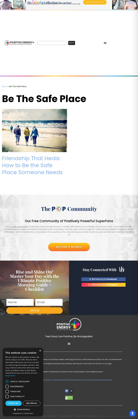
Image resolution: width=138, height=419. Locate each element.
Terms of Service (53, 380)
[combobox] (52, 43)
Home (5, 86)
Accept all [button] (13, 403)
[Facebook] (67, 391)
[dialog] (23, 382)
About (62, 380)
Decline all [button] (31, 403)
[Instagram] (71, 391)
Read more (10, 375)
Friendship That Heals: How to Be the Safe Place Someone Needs (32, 165)
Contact (90, 380)
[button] (69, 343)
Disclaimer (108, 380)
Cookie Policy (70, 380)
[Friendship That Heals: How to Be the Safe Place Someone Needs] (34, 130)
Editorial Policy (80, 380)
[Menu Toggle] (105, 43)
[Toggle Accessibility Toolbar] (132, 413)
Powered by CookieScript (23, 413)
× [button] (40, 351)
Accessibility (98, 380)
